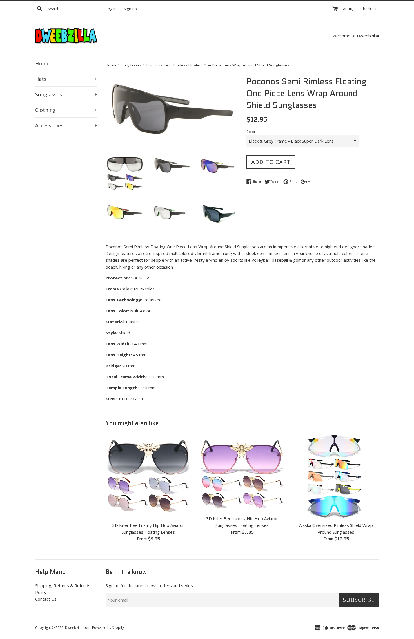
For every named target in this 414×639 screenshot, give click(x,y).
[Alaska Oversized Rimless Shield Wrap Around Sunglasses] (336, 476)
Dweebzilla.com (77, 627)
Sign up (130, 8)
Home (42, 63)
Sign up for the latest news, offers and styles (149, 585)
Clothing (66, 109)
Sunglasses (66, 94)
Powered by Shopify (108, 627)
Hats (66, 79)
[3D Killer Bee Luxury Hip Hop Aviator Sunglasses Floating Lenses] (148, 476)
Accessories (66, 125)
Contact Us (46, 599)
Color (250, 131)
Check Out (369, 8)
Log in (111, 8)
